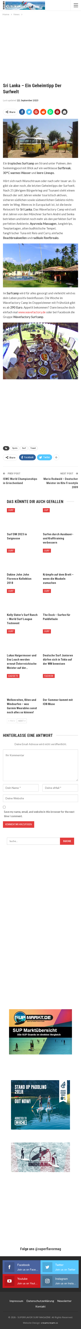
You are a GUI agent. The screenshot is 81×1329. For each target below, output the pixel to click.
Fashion (48, 676)
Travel (33, 448)
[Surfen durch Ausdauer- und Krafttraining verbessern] (58, 519)
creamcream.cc (49, 1322)
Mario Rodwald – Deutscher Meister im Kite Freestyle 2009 (60, 483)
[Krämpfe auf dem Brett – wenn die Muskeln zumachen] (58, 560)
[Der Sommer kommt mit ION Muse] (58, 685)
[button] (7, 1322)
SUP (46, 510)
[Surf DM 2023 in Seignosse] (22, 519)
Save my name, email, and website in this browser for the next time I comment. (39, 814)
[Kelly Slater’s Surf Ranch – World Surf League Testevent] (22, 600)
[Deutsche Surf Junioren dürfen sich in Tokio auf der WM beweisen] (58, 640)
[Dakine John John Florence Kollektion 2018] (22, 560)
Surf (24, 448)
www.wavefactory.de (32, 312)
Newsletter (64, 1301)
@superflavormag (48, 1249)
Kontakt (40, 1306)
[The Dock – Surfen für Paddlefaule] (58, 600)
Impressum (16, 1301)
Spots (14, 448)
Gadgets (13, 676)
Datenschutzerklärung (40, 1301)
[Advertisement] (40, 46)
